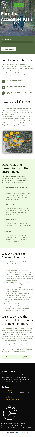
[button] (26, 4)
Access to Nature (7, 391)
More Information (6, 44)
